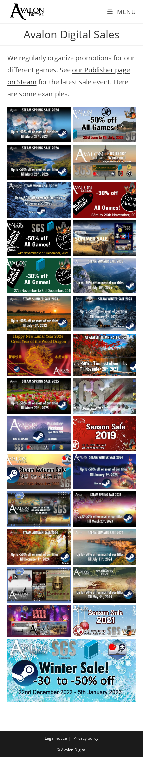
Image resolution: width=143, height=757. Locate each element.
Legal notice (56, 738)
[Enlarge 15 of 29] (62, 386)
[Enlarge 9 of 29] (62, 266)
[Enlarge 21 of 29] (62, 500)
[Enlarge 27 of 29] (62, 613)
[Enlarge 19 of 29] (62, 462)
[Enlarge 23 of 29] (62, 538)
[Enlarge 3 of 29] (62, 153)
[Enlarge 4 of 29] (127, 153)
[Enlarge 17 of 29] (62, 424)
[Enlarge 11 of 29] (62, 304)
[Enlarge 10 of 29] (127, 266)
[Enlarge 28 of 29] (127, 613)
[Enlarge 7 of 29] (62, 228)
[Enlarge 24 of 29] (127, 538)
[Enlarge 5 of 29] (62, 191)
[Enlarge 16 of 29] (127, 386)
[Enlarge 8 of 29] (127, 228)
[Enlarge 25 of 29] (62, 576)
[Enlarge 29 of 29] (127, 647)
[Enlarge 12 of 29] (127, 304)
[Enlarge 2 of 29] (127, 115)
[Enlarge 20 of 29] (127, 462)
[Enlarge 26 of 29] (127, 576)
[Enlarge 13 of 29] (62, 342)
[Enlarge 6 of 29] (127, 191)
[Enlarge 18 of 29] (127, 424)
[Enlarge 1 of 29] (62, 115)
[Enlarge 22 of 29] (127, 500)
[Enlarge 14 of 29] (127, 342)
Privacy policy (85, 738)
